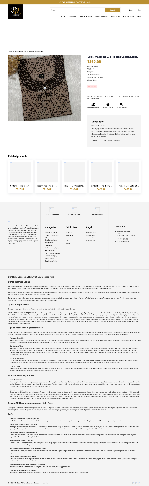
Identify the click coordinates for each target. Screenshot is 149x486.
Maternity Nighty (93, 317)
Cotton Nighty (108, 96)
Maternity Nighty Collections (107, 317)
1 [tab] (44, 119)
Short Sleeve (95, 98)
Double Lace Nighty (51, 261)
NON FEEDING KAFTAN (32, 319)
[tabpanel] (44, 88)
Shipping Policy (91, 232)
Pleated (136, 96)
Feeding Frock (64, 315)
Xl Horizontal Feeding (107, 321)
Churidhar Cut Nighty (115, 313)
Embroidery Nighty (101, 16)
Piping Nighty (59, 319)
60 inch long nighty (68, 313)
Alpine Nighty (88, 313)
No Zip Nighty (49, 242)
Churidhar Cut (105, 313)
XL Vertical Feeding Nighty (128, 321)
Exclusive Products (54, 315)
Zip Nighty (16, 323)
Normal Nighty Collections (47, 319)
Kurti (32, 317)
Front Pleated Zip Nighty (52, 253)
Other (36, 313)
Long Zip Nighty (73, 317)
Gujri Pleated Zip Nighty (119, 315)
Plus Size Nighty (84, 319)
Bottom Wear (96, 313)
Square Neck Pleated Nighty (51, 236)
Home (63, 16)
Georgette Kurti (107, 315)
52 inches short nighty (55, 313)
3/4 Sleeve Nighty (44, 313)
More (139, 16)
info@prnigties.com (123, 241)
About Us (69, 232)
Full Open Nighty (128, 16)
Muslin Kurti (119, 317)
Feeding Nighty (73, 315)
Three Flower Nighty (63, 321)
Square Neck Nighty (50, 321)
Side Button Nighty (51, 240)
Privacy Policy (90, 240)
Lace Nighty (72, 16)
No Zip (116, 96)
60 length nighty (79, 313)
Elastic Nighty (115, 16)
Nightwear (126, 317)
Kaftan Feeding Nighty (52, 248)
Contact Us (69, 235)
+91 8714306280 (122, 239)
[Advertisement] (74, 34)
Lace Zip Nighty (57, 317)
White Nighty (84, 321)
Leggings (65, 317)
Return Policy (90, 235)
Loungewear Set (83, 317)
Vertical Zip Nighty (86, 16)
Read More (11, 244)
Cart (67, 240)
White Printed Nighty (94, 321)
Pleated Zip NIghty (74, 319)
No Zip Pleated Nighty (126, 96)
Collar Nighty (125, 313)
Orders (68, 243)
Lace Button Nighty (39, 317)
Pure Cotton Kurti (126, 319)
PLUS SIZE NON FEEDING (97, 319)
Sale (88, 98)
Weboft (45, 483)
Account (68, 238)
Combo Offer (133, 313)
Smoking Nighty (39, 321)
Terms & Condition (92, 238)
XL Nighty (117, 321)
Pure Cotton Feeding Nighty (113, 319)
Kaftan (14, 317)
